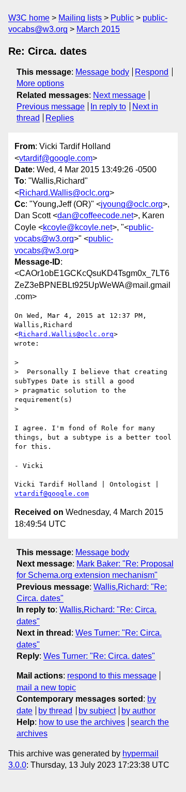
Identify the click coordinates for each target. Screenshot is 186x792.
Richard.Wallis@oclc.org (64, 192)
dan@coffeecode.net (95, 215)
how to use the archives (82, 722)
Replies (59, 118)
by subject (97, 710)
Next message (119, 95)
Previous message (51, 106)
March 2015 (98, 29)
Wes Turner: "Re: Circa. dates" (99, 656)
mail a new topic (46, 687)
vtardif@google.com (55, 158)
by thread (55, 710)
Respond (151, 72)
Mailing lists (80, 17)
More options (40, 83)
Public (122, 17)
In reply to (108, 106)
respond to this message (112, 675)
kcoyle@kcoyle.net (77, 227)
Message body (102, 72)
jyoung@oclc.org (132, 204)
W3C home (29, 17)
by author (138, 710)
